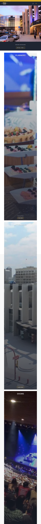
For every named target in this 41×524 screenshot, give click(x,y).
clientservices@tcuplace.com (11, 25)
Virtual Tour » (20, 47)
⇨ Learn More (11, 19)
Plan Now (20, 218)
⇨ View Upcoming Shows (14, 27)
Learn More (20, 387)
